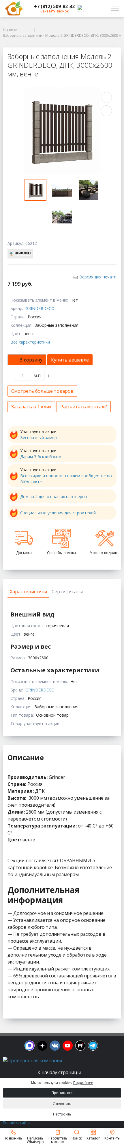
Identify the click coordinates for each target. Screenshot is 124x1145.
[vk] (55, 1046)
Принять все (62, 1092)
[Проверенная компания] (32, 1060)
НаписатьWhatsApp (35, 1140)
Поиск (77, 1138)
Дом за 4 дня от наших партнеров (53, 496)
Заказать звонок (54, 11)
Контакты (112, 1138)
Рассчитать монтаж (57, 1140)
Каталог (93, 1138)
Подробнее (83, 1082)
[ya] (42, 1046)
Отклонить (62, 1103)
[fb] (30, 1046)
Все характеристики (30, 342)
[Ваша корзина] (99, 8)
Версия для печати (98, 277)
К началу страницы (59, 1072)
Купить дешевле (70, 360)
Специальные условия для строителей (58, 512)
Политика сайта (16, 1122)
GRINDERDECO (40, 308)
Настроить (62, 1114)
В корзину (30, 360)
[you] (68, 1046)
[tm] (93, 1046)
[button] (54, 6)
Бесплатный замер (38, 437)
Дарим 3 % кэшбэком (40, 456)
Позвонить (13, 1138)
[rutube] (80, 1046)
